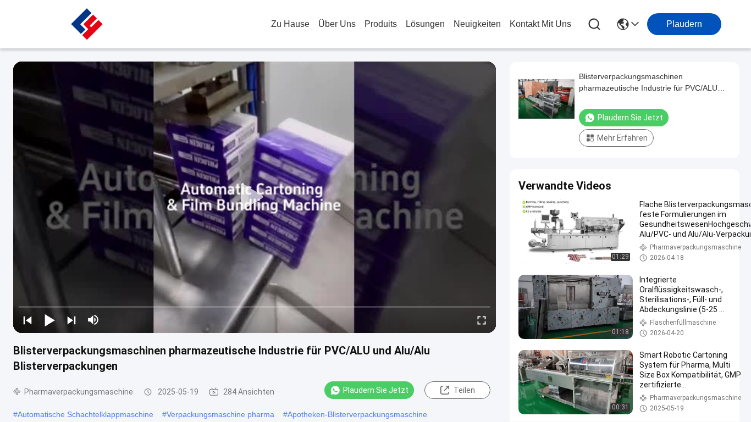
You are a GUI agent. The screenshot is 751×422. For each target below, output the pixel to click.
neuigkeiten (477, 24)
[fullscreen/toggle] (482, 320)
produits (381, 24)
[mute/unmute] (93, 320)
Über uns (337, 24)
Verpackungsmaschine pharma (220, 414)
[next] (71, 320)
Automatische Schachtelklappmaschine (85, 414)
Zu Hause (290, 24)
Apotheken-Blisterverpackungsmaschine (357, 414)
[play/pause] (49, 320)
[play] (254, 197)
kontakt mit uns (540, 24)
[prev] (27, 320)
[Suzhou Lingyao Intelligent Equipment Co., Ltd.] (86, 24)
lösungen (425, 24)
